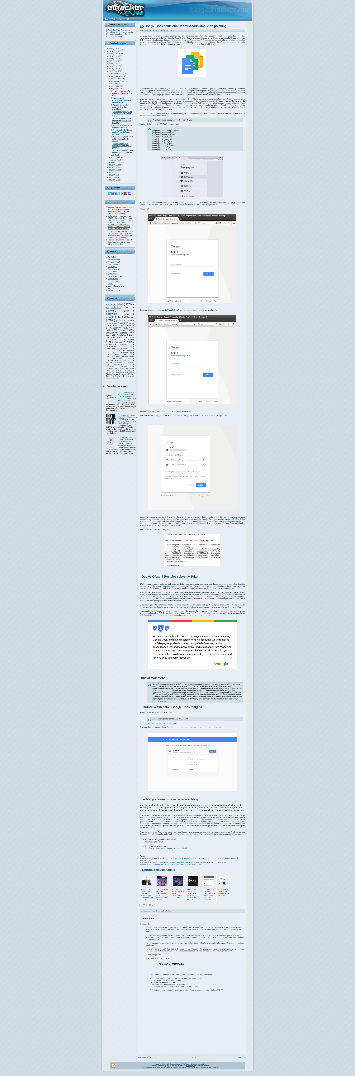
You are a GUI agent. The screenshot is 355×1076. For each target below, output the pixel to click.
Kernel (126, 352)
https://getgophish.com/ (154, 842)
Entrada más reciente (148, 1057)
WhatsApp (122, 335)
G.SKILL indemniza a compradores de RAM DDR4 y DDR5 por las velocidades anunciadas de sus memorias (127, 397)
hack (114, 352)
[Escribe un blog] (144, 905)
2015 (111, 168)
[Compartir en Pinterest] (153, 905)
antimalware (117, 376)
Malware (129, 317)
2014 (111, 170)
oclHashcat (112, 378)
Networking (111, 348)
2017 (111, 71)
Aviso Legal (190, 1066)
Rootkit (122, 368)
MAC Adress (130, 376)
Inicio (194, 1057)
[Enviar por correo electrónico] (141, 905)
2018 (111, 69)
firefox (126, 346)
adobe (109, 350)
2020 (111, 64)
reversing (113, 374)
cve (126, 328)
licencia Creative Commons (184, 1067)
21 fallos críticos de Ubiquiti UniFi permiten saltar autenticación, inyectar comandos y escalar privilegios (126, 441)
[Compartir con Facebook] (150, 905)
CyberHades (112, 272)
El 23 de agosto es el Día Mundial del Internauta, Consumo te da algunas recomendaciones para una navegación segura (120, 234)
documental (110, 366)
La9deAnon (112, 274)
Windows (130, 323)
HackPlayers (112, 267)
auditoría (125, 366)
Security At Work (114, 259)
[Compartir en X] (147, 905)
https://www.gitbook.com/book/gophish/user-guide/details (166, 848)
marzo (113, 158)
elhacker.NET (179, 1064)
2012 (111, 175)
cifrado (117, 340)
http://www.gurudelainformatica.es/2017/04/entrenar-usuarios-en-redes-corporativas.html (175, 864)
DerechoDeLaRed (115, 276)
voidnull (111, 288)
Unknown (144, 924)
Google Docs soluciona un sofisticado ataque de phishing (185, 26)
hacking (124, 332)
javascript (110, 354)
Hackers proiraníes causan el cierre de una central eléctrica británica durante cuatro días (119, 227)
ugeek (110, 284)
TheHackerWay (114, 269)
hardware (113, 313)
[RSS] (113, 1065)
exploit (116, 325)
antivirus (130, 350)
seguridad (113, 307)
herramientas (111, 346)
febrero (114, 160)
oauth (162, 911)
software (112, 310)
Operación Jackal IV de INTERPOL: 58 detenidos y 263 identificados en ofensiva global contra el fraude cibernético (127, 419)
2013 (111, 173)
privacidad (121, 320)
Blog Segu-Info (113, 264)
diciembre (115, 74)
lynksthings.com (114, 291)
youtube (109, 344)
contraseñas (116, 356)
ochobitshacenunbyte (116, 286)
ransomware (112, 323)
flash (121, 358)
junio (113, 86)
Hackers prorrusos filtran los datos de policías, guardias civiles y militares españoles (121, 242)
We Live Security (114, 262)
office (119, 350)
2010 (111, 180)
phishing (168, 911)
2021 (111, 61)
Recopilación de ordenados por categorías (120, 31)
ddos (108, 337)
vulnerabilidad (115, 304)
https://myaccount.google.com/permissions (161, 723)
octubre (114, 79)
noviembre (115, 76)
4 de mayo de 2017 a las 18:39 (157, 958)
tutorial (123, 330)
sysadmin (125, 348)
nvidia (109, 330)
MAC (113, 360)
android (130, 325)
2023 (111, 56)
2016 (111, 165)
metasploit (119, 370)
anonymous (124, 360)
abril (113, 155)
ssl (107, 362)
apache (121, 354)
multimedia (129, 356)
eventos (131, 358)
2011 (111, 178)
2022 (111, 59)
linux (115, 328)
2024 (111, 54)
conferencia (118, 362)
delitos (131, 372)
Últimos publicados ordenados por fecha (118, 35)
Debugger (110, 368)
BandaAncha (113, 281)
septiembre (115, 81)
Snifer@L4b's (113, 279)
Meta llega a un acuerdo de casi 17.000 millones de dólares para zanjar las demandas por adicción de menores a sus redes (120, 219)
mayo (113, 89)
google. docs (155, 911)
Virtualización (120, 372)
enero (113, 163)
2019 (111, 66)
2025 (111, 51)
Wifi (121, 337)
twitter (131, 340)
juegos (131, 354)
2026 (111, 49)
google (110, 317)
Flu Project (112, 257)
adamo (124, 374)
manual (109, 332)
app (132, 337)
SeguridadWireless (121, 364)
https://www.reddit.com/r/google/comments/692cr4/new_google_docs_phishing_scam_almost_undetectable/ (183, 862)
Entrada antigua (238, 1057)
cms (112, 358)
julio (112, 84)
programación (120, 342)
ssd (108, 335)
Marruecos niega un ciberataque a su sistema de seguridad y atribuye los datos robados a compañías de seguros (120, 210)
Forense (131, 362)
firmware (124, 344)
